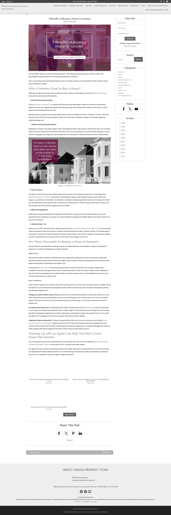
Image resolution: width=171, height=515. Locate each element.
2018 (123, 153)
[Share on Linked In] (80, 433)
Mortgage (121, 93)
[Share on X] (66, 433)
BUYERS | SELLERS (76, 6)
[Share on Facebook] (59, 433)
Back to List (69, 414)
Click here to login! (130, 46)
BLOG (143, 6)
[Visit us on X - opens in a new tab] (164, 1)
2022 (123, 138)
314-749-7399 (92, 1)
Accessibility (86, 501)
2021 (123, 141)
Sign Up (9, 1)
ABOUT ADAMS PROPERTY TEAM (157, 10)
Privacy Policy (77, 501)
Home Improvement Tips (124, 95)
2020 (123, 145)
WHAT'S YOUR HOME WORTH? (158, 6)
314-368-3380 (81, 1)
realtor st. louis (122, 90)
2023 (123, 134)
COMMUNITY (134, 6)
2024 (123, 130)
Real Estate (121, 72)
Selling (120, 74)
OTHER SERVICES (100, 6)
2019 (123, 149)
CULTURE (112, 6)
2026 (123, 123)
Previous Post (35, 452)
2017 (123, 156)
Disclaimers (97, 512)
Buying (70, 440)
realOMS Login (104, 512)
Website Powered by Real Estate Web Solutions (85, 509)
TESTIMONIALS (122, 6)
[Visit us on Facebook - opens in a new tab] (161, 1)
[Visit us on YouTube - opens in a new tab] (167, 1)
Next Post (106, 452)
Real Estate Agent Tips (124, 85)
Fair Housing (94, 501)
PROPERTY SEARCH (61, 6)
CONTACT (88, 6)
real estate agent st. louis (125, 80)
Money (120, 88)
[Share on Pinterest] (73, 433)
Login (3, 1)
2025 (123, 127)
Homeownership (122, 82)
